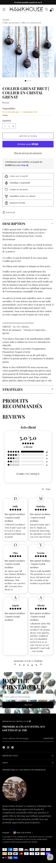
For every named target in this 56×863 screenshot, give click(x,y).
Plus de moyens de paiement (28, 152)
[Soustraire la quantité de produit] (5, 126)
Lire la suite (37, 651)
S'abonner (48, 738)
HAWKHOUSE (22, 836)
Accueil (5, 19)
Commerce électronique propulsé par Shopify (19, 842)
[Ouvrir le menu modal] (4, 9)
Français (5, 832)
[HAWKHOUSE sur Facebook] (4, 747)
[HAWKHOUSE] (26, 9)
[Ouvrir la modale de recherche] (46, 9)
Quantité (6, 120)
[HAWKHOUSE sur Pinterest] (12, 747)
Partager (10, 212)
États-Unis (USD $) (23, 832)
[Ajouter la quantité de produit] (13, 126)
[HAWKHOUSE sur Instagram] (8, 747)
